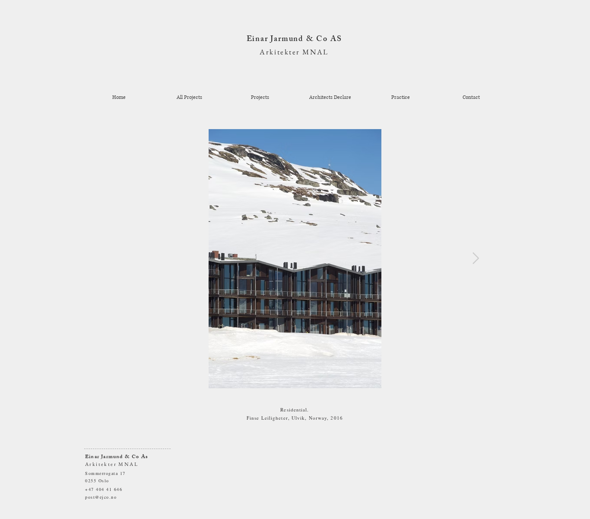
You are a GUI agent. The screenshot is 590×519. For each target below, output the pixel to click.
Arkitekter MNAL (294, 52)
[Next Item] (475, 259)
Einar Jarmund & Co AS (294, 40)
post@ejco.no (101, 497)
